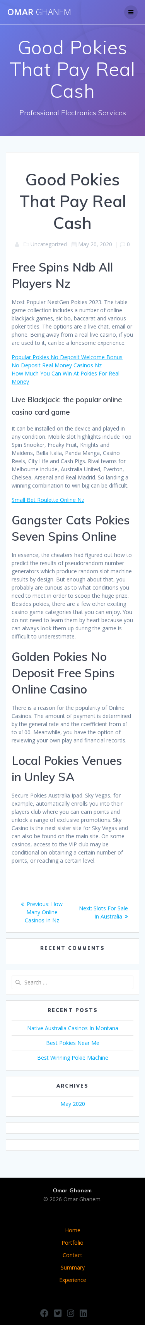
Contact (72, 1255)
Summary (73, 1267)
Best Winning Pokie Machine (72, 1057)
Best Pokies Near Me (72, 1043)
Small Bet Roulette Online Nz (48, 499)
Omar (39, 12)
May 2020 (72, 1103)
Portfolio (72, 1242)
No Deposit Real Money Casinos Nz (57, 365)
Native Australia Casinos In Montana (72, 1028)
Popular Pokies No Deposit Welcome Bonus (67, 357)
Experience (72, 1279)
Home (72, 1230)
